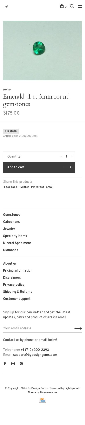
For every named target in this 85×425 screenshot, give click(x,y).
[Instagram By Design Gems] (13, 364)
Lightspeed (72, 388)
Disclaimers (12, 278)
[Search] (72, 7)
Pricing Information (17, 271)
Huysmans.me (49, 392)
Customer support (17, 299)
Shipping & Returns (17, 292)
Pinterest (37, 187)
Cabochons (11, 222)
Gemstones (11, 215)
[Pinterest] (21, 364)
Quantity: (14, 157)
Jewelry (9, 229)
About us (10, 264)
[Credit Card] (42, 402)
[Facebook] (4, 364)
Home (7, 90)
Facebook (10, 187)
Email (49, 187)
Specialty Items (15, 236)
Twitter (24, 187)
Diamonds (10, 250)
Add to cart (16, 167)
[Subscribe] (77, 328)
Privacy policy (14, 285)
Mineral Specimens (17, 243)
